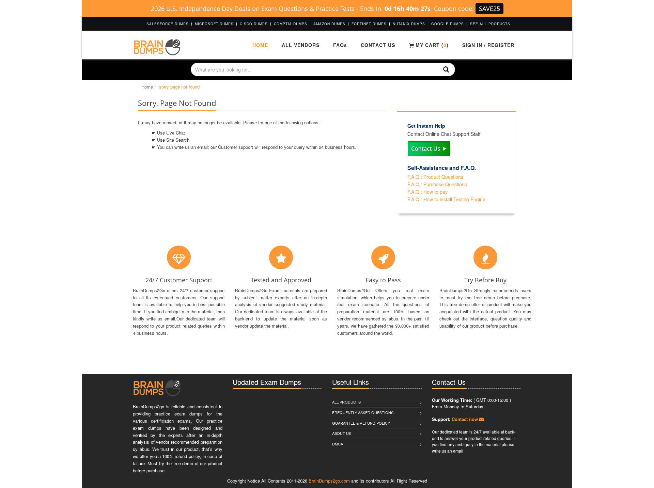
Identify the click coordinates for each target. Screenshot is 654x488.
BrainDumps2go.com (329, 480)
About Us (341, 433)
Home (260, 45)
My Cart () (431, 45)
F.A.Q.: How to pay (427, 191)
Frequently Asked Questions (362, 412)
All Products (346, 402)
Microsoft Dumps (214, 23)
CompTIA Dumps (290, 23)
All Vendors (301, 45)
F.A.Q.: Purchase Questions (437, 184)
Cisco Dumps (254, 23)
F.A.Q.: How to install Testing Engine (446, 199)
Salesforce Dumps (167, 23)
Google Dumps (447, 23)
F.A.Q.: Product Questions (435, 176)
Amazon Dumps (329, 23)
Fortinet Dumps (369, 23)
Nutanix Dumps (409, 23)
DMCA (337, 443)
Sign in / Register (488, 45)
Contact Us (378, 45)
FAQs (340, 45)
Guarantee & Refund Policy (361, 423)
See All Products (490, 23)
